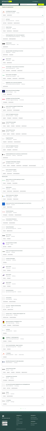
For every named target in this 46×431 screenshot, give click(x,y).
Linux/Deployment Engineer (11, 11)
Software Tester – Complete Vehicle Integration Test (15, 313)
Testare (7, 392)
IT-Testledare (8, 400)
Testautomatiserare (9, 211)
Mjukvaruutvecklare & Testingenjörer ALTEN (14, 321)
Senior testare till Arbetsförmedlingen (13, 90)
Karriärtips (33, 424)
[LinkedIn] (4, 429)
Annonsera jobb (34, 417)
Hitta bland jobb (19, 423)
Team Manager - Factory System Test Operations (15, 66)
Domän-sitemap (19, 421)
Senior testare (8, 58)
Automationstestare (9, 290)
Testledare (8, 329)
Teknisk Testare (9, 27)
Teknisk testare (9, 43)
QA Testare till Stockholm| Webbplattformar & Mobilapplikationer (18, 384)
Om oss (17, 417)
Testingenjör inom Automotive (11, 376)
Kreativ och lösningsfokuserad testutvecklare (14, 250)
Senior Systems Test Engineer (11, 74)
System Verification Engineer (11, 169)
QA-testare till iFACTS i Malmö (11, 242)
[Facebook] (6, 429)
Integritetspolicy (19, 418)
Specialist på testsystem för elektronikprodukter (15, 361)
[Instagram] (2, 429)
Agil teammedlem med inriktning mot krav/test (14, 50)
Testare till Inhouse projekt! (11, 122)
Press (17, 424)
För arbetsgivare (35, 1)
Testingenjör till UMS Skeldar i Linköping (13, 161)
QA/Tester (8, 19)
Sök (41, 4)
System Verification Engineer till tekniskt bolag (14, 106)
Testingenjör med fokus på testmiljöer (13, 98)
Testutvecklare (8, 297)
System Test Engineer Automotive (12, 114)
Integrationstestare (9, 138)
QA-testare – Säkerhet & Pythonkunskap (13, 305)
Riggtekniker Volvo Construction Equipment (14, 82)
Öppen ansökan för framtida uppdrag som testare (15, 179)
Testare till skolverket (10, 226)
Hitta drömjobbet (34, 423)
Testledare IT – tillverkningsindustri (12, 337)
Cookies (17, 420)
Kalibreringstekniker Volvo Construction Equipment (15, 35)
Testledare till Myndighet (10, 258)
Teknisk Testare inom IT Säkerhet (12, 195)
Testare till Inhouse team (10, 130)
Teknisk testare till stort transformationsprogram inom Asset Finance (18, 203)
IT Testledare (8, 353)
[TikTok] (8, 429)
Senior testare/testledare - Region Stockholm (14, 345)
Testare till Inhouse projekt (11, 368)
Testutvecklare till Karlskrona (11, 219)
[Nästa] (25, 408)
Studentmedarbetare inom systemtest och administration (16, 153)
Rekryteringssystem (34, 418)
